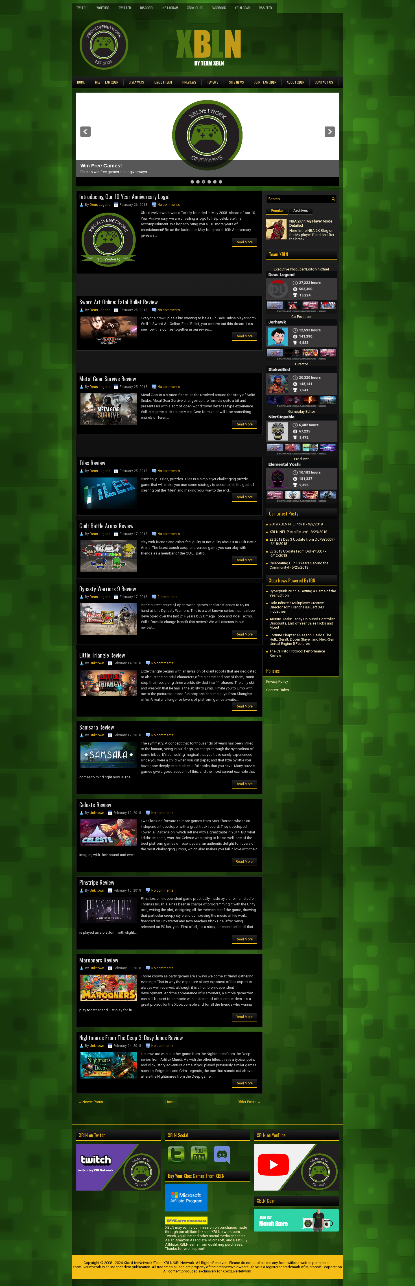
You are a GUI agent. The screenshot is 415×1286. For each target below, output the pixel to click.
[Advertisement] (142, 286)
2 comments (168, 597)
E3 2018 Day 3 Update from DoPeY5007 (301, 539)
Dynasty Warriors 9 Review (107, 588)
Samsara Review (96, 727)
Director (301, 364)
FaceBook (219, 7)
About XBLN (295, 82)
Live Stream (163, 82)
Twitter (124, 7)
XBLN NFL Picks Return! (289, 532)
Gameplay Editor (301, 411)
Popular (277, 211)
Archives (300, 211)
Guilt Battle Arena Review (106, 526)
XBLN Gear (242, 7)
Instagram (170, 7)
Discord (146, 7)
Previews (189, 82)
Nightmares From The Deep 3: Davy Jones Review (131, 1037)
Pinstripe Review (96, 882)
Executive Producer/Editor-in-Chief (301, 269)
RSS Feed (265, 7)
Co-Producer (301, 317)
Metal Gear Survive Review (107, 378)
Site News (236, 82)
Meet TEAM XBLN (106, 82)
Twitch (82, 7)
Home (81, 82)
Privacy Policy (277, 681)
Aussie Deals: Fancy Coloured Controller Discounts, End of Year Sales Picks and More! (302, 623)
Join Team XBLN (265, 82)
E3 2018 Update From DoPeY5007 (297, 551)
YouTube (103, 7)
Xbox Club (195, 7)
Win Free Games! (101, 166)
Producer (301, 459)
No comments (169, 205)
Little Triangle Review (102, 655)
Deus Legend (100, 205)
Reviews (213, 82)
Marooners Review (98, 960)
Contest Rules (277, 690)
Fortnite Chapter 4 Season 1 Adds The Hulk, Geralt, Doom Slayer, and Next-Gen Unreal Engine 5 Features (302, 639)
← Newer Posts (90, 1102)
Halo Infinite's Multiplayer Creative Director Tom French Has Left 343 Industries (297, 607)
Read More (244, 242)
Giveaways (136, 82)
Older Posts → (249, 1102)
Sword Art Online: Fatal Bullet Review (118, 302)
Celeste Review (95, 804)
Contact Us (324, 82)
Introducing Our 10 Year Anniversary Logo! (124, 196)
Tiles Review (92, 463)
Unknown (97, 663)
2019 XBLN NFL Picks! (287, 524)
